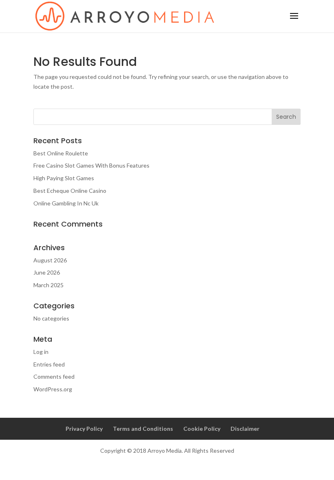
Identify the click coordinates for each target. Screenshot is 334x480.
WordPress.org (52, 389)
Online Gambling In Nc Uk (66, 203)
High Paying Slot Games (63, 178)
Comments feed (54, 376)
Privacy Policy (84, 428)
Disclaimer (245, 428)
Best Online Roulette (60, 153)
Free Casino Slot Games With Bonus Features (91, 165)
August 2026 (50, 260)
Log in (40, 351)
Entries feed (49, 364)
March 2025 (48, 284)
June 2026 (46, 272)
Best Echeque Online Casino (69, 190)
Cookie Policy (201, 428)
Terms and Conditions (143, 428)
